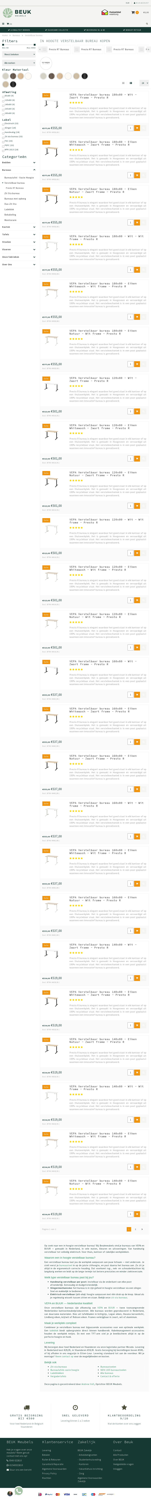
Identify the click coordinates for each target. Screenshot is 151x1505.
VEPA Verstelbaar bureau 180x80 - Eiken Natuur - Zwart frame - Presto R (103, 190)
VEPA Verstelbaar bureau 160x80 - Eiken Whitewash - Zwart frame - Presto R (103, 710)
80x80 (9, 95)
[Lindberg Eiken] (21, 76)
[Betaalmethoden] (40, 1494)
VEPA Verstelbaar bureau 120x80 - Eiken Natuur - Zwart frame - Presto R (103, 474)
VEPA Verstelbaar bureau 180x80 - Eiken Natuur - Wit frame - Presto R (103, 332)
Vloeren (6, 249)
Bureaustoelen (108, 1366)
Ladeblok (9, 209)
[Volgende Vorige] (142, 1229)
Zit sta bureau (14, 136)
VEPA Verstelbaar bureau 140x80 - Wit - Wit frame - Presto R (106, 1088)
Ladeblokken (57, 1373)
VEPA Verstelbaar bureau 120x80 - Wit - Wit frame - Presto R (106, 521)
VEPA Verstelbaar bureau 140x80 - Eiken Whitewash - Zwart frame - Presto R (103, 993)
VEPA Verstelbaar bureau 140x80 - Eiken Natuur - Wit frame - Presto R (103, 1182)
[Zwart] (13, 84)
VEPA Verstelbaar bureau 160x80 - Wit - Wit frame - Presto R (106, 804)
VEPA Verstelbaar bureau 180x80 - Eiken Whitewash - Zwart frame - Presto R (103, 143)
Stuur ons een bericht (21, 1469)
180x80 (10, 113)
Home (5, 35)
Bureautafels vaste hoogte (64, 1370)
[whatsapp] (15, 1490)
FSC (9, 141)
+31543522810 (16, 1465)
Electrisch (11, 123)
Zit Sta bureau (12, 193)
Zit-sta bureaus (58, 1366)
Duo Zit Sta (10, 204)
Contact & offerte (110, 1376)
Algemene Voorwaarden (54, 1468)
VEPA (100, 1307)
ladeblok (54, 1330)
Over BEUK (118, 1459)
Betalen (46, 1454)
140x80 (10, 104)
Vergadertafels (58, 1376)
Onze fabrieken (10, 257)
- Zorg (81, 1473)
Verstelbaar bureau (15, 182)
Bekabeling (10, 214)
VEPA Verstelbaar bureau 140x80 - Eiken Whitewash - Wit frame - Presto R (103, 1135)
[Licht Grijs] (6, 76)
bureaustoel (65, 1265)
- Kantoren (83, 1464)
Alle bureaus (106, 1373)
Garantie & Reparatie (52, 1464)
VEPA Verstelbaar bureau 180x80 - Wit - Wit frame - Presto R (106, 237)
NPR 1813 (11, 149)
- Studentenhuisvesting (89, 1459)
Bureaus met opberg (15, 198)
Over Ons (7, 264)
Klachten (46, 1478)
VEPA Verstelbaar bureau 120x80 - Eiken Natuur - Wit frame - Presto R (103, 615)
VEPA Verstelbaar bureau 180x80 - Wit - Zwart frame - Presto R (103, 96)
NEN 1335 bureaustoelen (113, 1370)
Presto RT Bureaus (15, 188)
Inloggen (117, 1468)
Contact (117, 1450)
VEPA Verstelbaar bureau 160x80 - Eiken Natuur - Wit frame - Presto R (103, 899)
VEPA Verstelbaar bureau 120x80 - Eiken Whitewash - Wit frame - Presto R (103, 568)
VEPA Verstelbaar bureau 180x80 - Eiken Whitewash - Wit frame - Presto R (103, 285)
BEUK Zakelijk (85, 1450)
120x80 (10, 100)
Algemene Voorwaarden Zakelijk (90, 1479)
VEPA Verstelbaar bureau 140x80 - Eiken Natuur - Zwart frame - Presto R (103, 1040)
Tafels (5, 234)
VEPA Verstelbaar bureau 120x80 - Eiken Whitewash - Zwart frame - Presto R (103, 426)
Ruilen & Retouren (51, 1459)
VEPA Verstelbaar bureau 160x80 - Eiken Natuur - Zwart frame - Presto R (103, 757)
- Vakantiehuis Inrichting (90, 1468)
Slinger (10, 128)
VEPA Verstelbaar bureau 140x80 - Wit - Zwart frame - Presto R (103, 946)
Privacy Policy (49, 1473)
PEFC (9, 145)
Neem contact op (64, 1356)
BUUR (111, 1307)
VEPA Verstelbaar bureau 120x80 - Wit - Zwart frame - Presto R (103, 379)
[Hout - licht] (6, 84)
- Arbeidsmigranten (87, 1454)
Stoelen (6, 242)
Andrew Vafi (88, 1384)
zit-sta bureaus (119, 1297)
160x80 (10, 109)
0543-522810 (15, 1460)
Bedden (6, 162)
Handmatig (12, 132)
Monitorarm (10, 220)
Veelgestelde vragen (123, 1464)
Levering (46, 1450)
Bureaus (6, 170)
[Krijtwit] (28, 76)
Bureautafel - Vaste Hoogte (19, 177)
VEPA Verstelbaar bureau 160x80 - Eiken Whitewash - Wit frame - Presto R (103, 851)
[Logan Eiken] (13, 76)
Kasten (6, 226)
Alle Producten (120, 1454)
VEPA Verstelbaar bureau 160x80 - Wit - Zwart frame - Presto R (103, 663)
